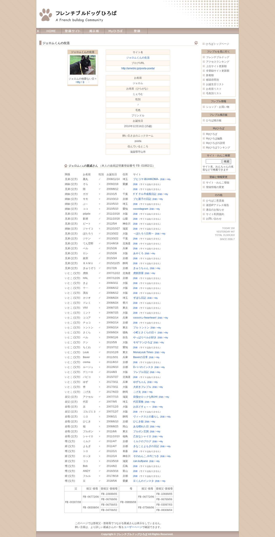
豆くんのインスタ (143, 480)
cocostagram (140, 208)
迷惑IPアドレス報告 (217, 205)
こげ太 (137, 391)
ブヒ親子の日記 (142, 198)
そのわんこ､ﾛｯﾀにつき (146, 456)
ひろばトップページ (217, 43)
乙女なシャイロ (142, 436)
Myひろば (211, 133)
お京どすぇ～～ (142, 406)
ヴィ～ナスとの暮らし (146, 416)
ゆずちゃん (139, 381)
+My (77, 82)
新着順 (210, 75)
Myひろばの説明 (215, 143)
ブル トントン (141, 327)
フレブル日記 (141, 372)
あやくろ (138, 253)
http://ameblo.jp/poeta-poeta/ (138, 68)
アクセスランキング (217, 61)
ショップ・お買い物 (217, 106)
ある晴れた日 (141, 426)
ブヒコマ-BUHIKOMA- (146, 179)
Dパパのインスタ (143, 367)
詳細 (162, 179)
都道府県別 (212, 79)
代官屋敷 (138, 401)
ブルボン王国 (141, 431)
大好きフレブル (142, 386)
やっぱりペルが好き (144, 337)
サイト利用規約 (215, 214)
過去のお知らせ (215, 209)
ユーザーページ (133, 527)
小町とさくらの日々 (144, 332)
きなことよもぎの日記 (146, 446)
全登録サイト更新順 (217, 70)
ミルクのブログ (142, 441)
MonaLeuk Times (143, 352)
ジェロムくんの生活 (82, 52)
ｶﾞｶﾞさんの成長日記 (144, 193)
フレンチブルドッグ (217, 57)
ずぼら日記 (139, 297)
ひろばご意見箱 (215, 200)
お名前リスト (214, 88)
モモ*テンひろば (142, 342)
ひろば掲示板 (214, 120)
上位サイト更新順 (216, 66)
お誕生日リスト (215, 84)
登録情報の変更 (215, 187)
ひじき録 (138, 421)
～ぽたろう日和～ (143, 233)
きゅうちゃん (141, 268)
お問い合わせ (214, 218)
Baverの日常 (140, 357)
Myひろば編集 (214, 138)
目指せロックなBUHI (145, 396)
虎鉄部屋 (138, 273)
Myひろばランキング (218, 147)
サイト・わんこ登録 (217, 182)
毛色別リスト (214, 93)
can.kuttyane (140, 461)
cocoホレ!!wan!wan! (144, 317)
